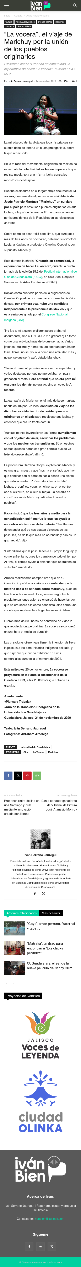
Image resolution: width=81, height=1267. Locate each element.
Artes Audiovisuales (37, 15)
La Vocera (38, 752)
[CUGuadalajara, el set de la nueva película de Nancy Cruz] (14, 968)
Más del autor (51, 913)
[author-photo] (40, 849)
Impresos (9, 26)
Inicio (7, 15)
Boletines (59, 21)
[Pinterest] (27, 776)
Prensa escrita (45, 21)
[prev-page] (6, 983)
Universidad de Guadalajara (35, 747)
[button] (6, 5)
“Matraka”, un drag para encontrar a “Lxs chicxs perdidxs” (45, 948)
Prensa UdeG (24, 26)
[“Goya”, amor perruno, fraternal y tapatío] (14, 928)
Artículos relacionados (22, 913)
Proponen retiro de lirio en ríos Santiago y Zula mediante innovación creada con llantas (21, 807)
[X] (18, 776)
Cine (25, 752)
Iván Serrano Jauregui (21, 81)
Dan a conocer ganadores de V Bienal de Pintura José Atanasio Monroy (59, 805)
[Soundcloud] (40, 1246)
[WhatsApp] (37, 776)
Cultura (18, 15)
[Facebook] (8, 776)
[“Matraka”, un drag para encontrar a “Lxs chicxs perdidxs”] (14, 948)
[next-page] (13, 983)
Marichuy (53, 752)
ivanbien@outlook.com (49, 1218)
